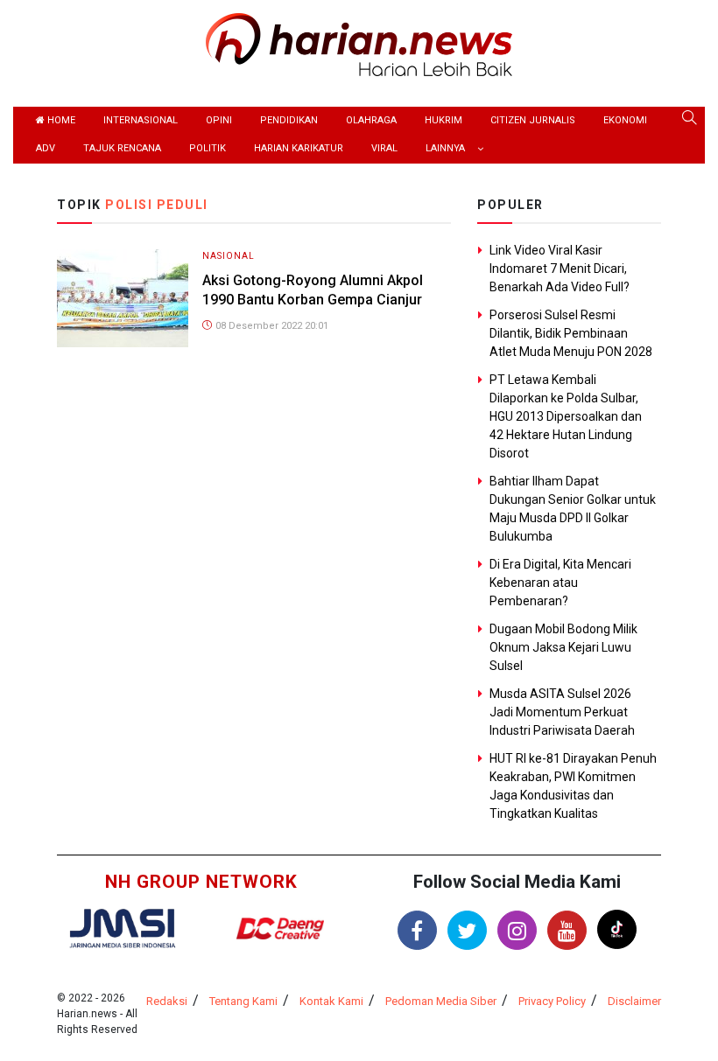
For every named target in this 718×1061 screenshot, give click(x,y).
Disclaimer (634, 1001)
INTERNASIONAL (140, 120)
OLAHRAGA (371, 120)
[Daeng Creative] (280, 928)
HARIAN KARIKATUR (298, 148)
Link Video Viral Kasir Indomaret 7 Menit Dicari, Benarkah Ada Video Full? (559, 268)
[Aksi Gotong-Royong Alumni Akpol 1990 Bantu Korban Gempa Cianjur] (122, 297)
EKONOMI (625, 120)
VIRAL (384, 148)
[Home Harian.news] (359, 43)
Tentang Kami (243, 1001)
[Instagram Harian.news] (517, 930)
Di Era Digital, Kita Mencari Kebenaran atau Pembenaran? (560, 582)
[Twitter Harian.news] (467, 930)
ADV (45, 148)
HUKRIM (443, 120)
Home (60, 120)
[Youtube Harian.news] (567, 930)
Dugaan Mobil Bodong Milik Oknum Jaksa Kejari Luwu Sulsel (563, 647)
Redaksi (166, 1001)
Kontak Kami (331, 1001)
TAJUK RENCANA (122, 148)
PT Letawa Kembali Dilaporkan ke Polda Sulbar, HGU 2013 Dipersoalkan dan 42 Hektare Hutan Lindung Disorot (565, 416)
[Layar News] (122, 926)
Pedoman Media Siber (440, 1001)
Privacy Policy (552, 1001)
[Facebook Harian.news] (417, 930)
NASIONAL (228, 256)
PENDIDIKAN (289, 120)
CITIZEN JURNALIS (532, 120)
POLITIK (207, 148)
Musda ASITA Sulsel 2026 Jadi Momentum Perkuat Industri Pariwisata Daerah (562, 712)
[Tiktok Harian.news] (617, 929)
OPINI (219, 120)
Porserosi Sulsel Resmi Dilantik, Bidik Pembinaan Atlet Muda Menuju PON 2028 (570, 333)
